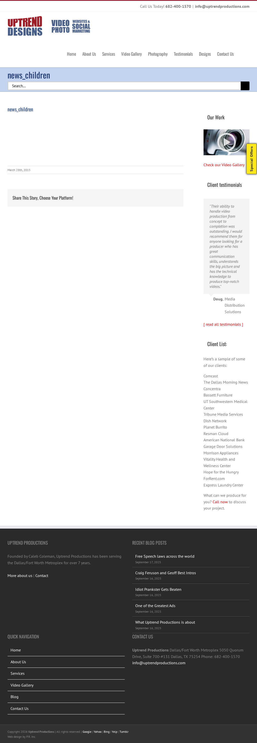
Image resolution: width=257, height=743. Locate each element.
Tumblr (123, 731)
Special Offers (251, 159)
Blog (15, 696)
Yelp (114, 731)
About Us (18, 661)
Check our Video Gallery (224, 164)
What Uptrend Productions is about (165, 622)
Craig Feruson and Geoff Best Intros (165, 572)
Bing (106, 731)
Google (87, 731)
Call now (220, 501)
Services (18, 673)
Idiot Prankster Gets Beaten (158, 589)
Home (16, 649)
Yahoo (97, 731)
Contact (41, 575)
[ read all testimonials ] (223, 324)
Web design (15, 736)
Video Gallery (22, 685)
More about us (20, 575)
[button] (241, 53)
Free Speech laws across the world (165, 556)
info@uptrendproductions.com (222, 6)
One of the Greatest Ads (155, 605)
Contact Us (20, 708)
